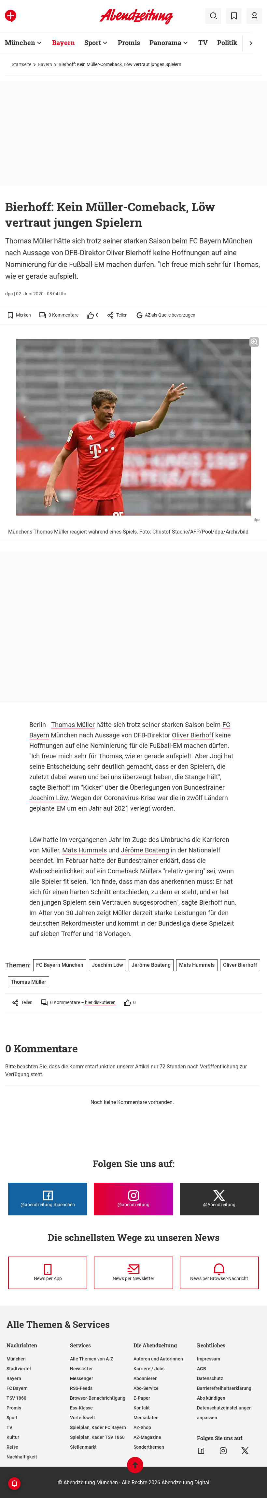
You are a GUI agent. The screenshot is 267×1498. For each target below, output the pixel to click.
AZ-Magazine (147, 1437)
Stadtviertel (19, 1368)
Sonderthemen (149, 1447)
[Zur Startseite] (136, 23)
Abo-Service (146, 1388)
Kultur (13, 1437)
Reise (12, 1447)
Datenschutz (210, 1378)
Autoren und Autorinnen (158, 1358)
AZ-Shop (142, 1427)
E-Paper (142, 1398)
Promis (129, 42)
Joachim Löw (48, 798)
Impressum (208, 1358)
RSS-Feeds (81, 1388)
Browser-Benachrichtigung (97, 1398)
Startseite (21, 64)
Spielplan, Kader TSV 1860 (97, 1437)
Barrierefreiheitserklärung (224, 1388)
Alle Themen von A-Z (91, 1358)
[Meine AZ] (254, 16)
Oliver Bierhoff (193, 735)
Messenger (81, 1378)
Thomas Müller (73, 725)
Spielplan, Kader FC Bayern (98, 1427)
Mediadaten (146, 1417)
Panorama (165, 42)
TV (203, 42)
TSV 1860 (16, 1398)
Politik (227, 42)
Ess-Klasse (81, 1407)
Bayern (63, 42)
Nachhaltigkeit (22, 1456)
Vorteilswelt (82, 1417)
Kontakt (142, 1407)
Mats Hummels (84, 850)
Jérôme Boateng (145, 850)
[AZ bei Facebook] (201, 1451)
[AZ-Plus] (10, 16)
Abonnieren (146, 1378)
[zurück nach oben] (135, 1468)
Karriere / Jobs (149, 1368)
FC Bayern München (59, 965)
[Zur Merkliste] (234, 16)
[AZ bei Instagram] (223, 1451)
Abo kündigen (211, 1398)
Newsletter (81, 1368)
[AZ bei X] (245, 1451)
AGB (201, 1368)
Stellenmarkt (83, 1447)
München (20, 42)
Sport (92, 42)
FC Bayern (17, 1388)
